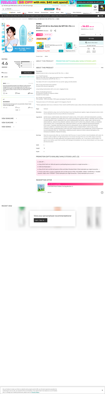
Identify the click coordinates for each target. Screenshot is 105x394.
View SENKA (6, 127)
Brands (97, 12)
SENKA (39, 24)
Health (19, 12)
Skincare (30, 12)
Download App (55, 5)
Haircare (37, 12)
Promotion (4, 13)
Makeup (52, 12)
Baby (62, 12)
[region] (52, 390)
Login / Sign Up (39, 220)
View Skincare (8, 118)
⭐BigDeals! (12, 12)
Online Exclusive (87, 13)
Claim (61, 51)
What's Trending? (72, 5)
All (2, 77)
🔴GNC (24, 13)
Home (57, 12)
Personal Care (44, 12)
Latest (6, 77)
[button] (101, 7)
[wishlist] (51, 30)
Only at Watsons (77, 12)
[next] (91, 13)
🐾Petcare (68, 13)
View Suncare (8, 122)
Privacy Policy (35, 392)
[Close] (102, 390)
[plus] (100, 34)
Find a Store (63, 5)
